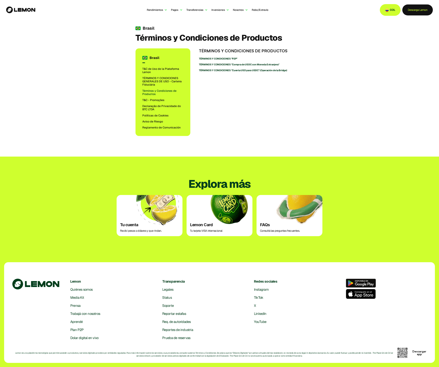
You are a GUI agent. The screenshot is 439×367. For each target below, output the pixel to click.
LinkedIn (260, 313)
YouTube (260, 321)
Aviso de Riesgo (152, 121)
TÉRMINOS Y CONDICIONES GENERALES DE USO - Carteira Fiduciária (162, 81)
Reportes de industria (177, 330)
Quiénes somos (81, 289)
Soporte (168, 305)
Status (167, 297)
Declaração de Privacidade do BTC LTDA (161, 107)
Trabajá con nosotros (85, 313)
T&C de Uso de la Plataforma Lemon (161, 70)
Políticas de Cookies (155, 115)
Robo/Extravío (260, 9)
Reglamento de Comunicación (161, 127)
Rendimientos (155, 9)
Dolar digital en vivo (84, 338)
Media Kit (77, 297)
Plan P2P (77, 330)
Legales (167, 289)
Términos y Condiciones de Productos (159, 92)
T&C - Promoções (153, 100)
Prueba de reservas (176, 338)
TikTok (258, 297)
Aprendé (76, 321)
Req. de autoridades (176, 321)
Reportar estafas (174, 313)
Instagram (261, 289)
